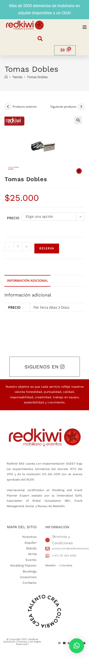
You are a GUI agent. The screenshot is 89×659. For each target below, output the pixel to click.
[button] (84, 27)
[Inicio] (6, 77)
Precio (13, 218)
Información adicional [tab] (27, 280)
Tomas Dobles (37, 77)
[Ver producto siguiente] (81, 106)
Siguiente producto (63, 106)
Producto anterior (25, 106)
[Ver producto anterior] (7, 106)
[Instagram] (59, 643)
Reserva (46, 248)
